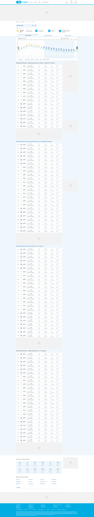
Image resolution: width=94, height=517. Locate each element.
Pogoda (25, 2)
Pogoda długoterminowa (48, 35)
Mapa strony (53, 509)
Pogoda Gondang (54, 481)
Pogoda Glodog (18, 483)
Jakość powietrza (45, 2)
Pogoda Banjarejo (54, 483)
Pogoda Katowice (68, 504)
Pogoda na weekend (68, 35)
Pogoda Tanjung (31, 483)
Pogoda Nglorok (18, 481)
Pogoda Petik (30, 481)
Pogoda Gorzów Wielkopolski (57, 504)
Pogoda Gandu (42, 479)
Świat (39, 2)
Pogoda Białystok (18, 504)
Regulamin (48, 509)
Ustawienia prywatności (41, 509)
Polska (31, 2)
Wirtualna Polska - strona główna (18, 2)
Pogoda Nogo (18, 479)
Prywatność (34, 509)
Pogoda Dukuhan (54, 479)
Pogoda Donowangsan (43, 481)
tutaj (34, 515)
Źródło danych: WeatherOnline (61, 509)
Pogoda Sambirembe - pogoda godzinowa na (27, 246)
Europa (35, 2)
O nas (30, 509)
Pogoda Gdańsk (43, 504)
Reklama (26, 509)
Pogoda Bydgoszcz (31, 504)
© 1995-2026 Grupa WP (19, 509)
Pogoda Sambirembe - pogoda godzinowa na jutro (28, 141)
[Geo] (35, 25)
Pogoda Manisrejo (42, 483)
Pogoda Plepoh (31, 479)
